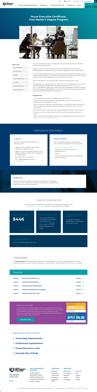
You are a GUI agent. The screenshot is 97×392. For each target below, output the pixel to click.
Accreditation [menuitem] (67, 373)
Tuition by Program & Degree (38, 206)
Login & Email (87, 1)
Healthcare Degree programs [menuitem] (28, 5)
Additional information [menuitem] (18, 89)
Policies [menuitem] (78, 379)
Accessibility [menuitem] (67, 379)
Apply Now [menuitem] (54, 371)
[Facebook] (10, 381)
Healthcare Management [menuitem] (36, 377)
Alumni (77, 1)
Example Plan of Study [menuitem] (18, 86)
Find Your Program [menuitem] (35, 381)
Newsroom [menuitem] (79, 371)
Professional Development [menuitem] (37, 379)
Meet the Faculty (25, 319)
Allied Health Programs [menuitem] (36, 375)
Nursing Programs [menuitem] (35, 373)
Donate (68, 1)
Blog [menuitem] (77, 373)
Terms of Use (85, 388)
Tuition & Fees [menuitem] (55, 375)
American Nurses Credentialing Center (47, 117)
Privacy (78, 388)
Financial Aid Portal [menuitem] (54, 380)
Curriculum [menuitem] (15, 82)
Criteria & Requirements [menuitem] (18, 78)
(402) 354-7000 (13, 377)
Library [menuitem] (78, 377)
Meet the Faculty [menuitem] (17, 71)
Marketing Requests (60, 388)
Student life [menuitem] (71, 5)
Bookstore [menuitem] (67, 375)
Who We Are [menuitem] (67, 371)
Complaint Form (70, 388)
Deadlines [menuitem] (15, 75)
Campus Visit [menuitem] (54, 373)
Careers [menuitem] (66, 377)
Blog (60, 1)
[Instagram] (12, 381)
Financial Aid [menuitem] (54, 377)
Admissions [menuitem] (43, 5)
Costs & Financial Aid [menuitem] (18, 67)
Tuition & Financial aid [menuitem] (57, 5)
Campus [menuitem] (78, 375)
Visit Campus (90, 6)
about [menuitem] (79, 5)
